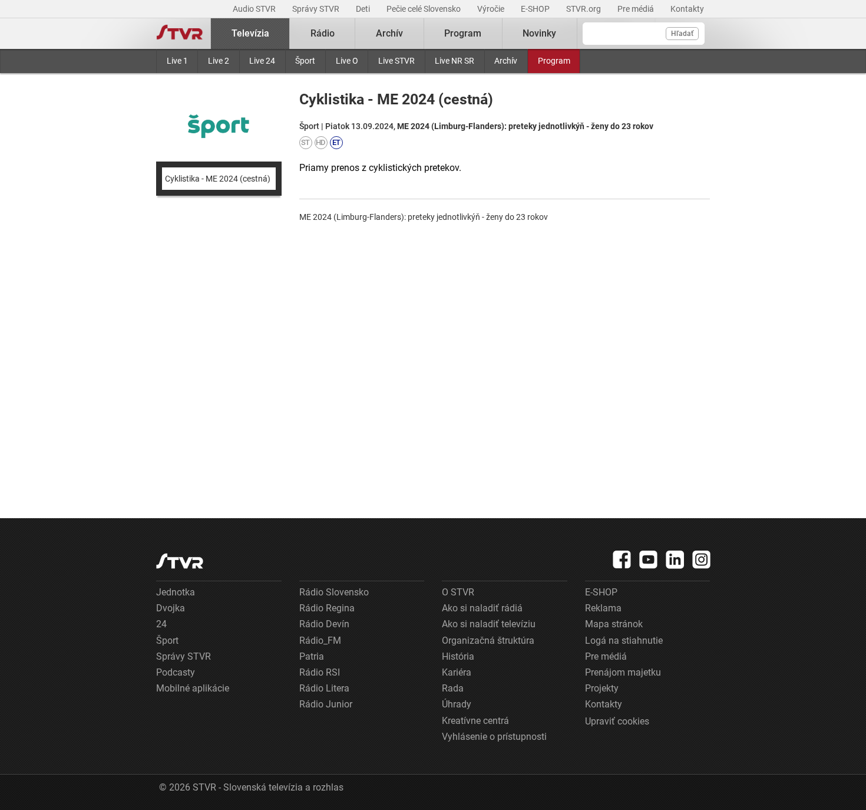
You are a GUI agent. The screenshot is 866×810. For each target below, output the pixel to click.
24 (161, 624)
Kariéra (456, 672)
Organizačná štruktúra (488, 640)
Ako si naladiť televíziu (489, 624)
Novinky (539, 33)
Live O (347, 60)
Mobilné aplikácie (192, 688)
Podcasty (175, 672)
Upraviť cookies (617, 721)
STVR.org (584, 9)
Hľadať (682, 33)
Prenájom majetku (623, 672)
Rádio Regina (327, 608)
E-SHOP (536, 9)
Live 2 (218, 60)
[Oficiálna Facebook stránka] (622, 559)
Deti (364, 9)
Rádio (322, 33)
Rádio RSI (319, 672)
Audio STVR (255, 9)
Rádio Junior (325, 704)
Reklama (603, 608)
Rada (453, 688)
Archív (505, 60)
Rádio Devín (324, 624)
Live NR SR (454, 60)
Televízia (250, 33)
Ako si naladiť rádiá (482, 608)
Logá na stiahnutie (624, 640)
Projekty (602, 688)
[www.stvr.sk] (179, 561)
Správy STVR (316, 9)
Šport (305, 60)
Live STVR (396, 60)
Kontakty (687, 9)
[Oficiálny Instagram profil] (701, 559)
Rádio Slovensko (334, 592)
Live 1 (177, 60)
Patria (311, 656)
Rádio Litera (324, 688)
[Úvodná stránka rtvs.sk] (179, 33)
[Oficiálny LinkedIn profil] (675, 559)
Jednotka (175, 592)
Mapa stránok (614, 624)
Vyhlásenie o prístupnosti (494, 736)
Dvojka (170, 608)
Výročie (491, 9)
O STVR (458, 592)
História (458, 656)
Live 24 (262, 60)
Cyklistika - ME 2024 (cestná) (217, 178)
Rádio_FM (320, 640)
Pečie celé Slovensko (424, 9)
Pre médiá (636, 9)
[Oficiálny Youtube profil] (648, 559)
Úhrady (456, 704)
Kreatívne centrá (475, 720)
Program (554, 60)
